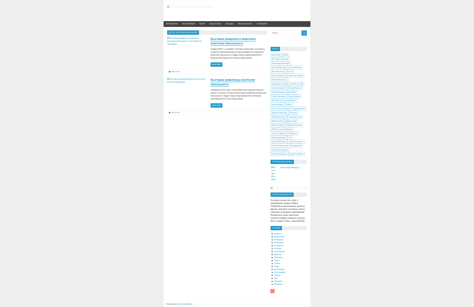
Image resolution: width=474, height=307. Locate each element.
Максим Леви (277, 121)
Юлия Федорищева (279, 154)
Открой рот (292, 133)
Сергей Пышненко (296, 142)
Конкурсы (278, 245)
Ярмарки (278, 284)
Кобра (288, 105)
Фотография (188, 24)
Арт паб (290, 72)
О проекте (262, 24)
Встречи (277, 234)
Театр (202, 24)
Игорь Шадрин (278, 105)
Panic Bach (276, 55)
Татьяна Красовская (280, 146)
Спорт (276, 260)
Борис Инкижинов (279, 76)
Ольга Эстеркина (279, 133)
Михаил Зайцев (278, 125)
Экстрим (278, 281)
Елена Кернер (294, 96)
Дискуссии (279, 236)
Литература (172, 24)
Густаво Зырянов (279, 88)
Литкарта (293, 113)
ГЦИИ (301, 84)
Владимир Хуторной (280, 84)
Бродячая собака (296, 76)
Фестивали (279, 269)
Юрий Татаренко (296, 154)
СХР (290, 137)
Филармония (296, 146)
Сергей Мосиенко (279, 142)
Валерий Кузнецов (279, 80)
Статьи (277, 263)
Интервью (279, 239)
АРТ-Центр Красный (280, 59)
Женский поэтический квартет (284, 100)
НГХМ (274, 129)
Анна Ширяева (295, 67)
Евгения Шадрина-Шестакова (284, 92)
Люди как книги (295, 117)
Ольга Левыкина (285, 129)
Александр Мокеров (289, 167)
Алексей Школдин (279, 67)
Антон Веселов (278, 72)
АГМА (285, 55)
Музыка (229, 24)
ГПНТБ (293, 84)
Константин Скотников (281, 109)
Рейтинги (278, 257)
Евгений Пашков (294, 88)
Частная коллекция (280, 150)
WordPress (180, 304)
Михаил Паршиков (294, 125)
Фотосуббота (245, 24)
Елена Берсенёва (279, 96)
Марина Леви (290, 121)
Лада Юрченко (299, 109)
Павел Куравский (279, 137)
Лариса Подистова (279, 113)
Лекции (277, 248)
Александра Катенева (281, 63)
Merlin (190, 304)
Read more (216, 64)
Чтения (277, 275)
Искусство (215, 24)
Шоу (276, 278)
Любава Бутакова (279, 117)
